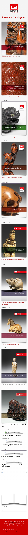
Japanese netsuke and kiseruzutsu (10, 344)
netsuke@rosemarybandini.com (14, 522)
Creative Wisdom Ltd (11, 531)
